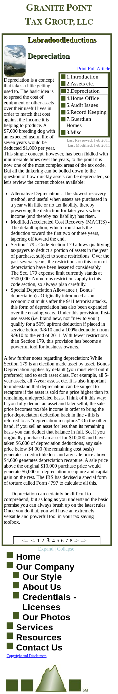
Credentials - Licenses (49, 602)
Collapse (65, 548)
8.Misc (73, 132)
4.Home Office (82, 98)
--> (84, 540)
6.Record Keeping (86, 112)
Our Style (42, 577)
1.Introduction (82, 77)
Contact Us (39, 647)
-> (76, 540)
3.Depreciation (83, 91)
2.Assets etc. (80, 84)
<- (33, 540)
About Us (41, 587)
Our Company (45, 567)
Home (28, 557)
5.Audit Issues (82, 105)
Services (34, 627)
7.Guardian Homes (78, 122)
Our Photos (46, 617)
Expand (45, 548)
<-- (25, 540)
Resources (39, 637)
